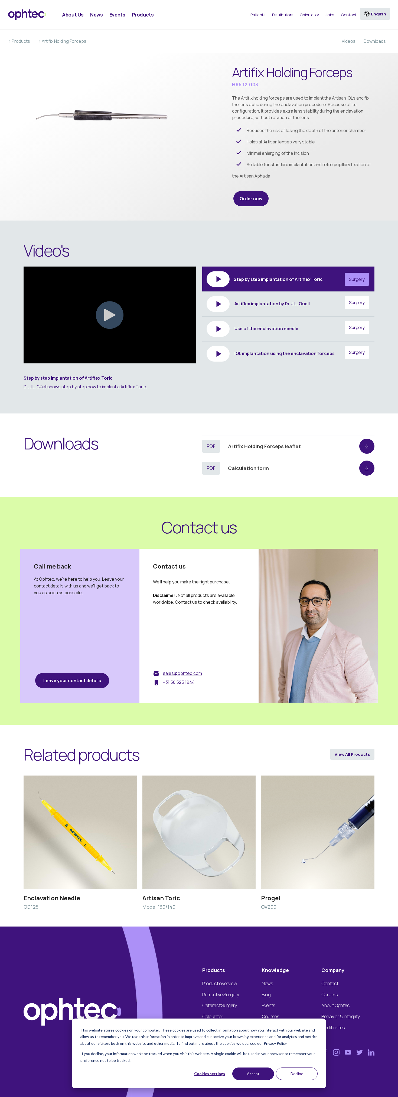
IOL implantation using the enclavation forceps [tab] (299, 352)
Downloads (375, 41)
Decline (297, 1073)
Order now (251, 199)
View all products (352, 754)
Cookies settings (209, 1073)
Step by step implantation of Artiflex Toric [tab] (299, 279)
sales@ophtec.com (182, 673)
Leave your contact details (72, 681)
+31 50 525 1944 (179, 682)
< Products (19, 41)
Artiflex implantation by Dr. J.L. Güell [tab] (299, 303)
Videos (348, 41)
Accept (253, 1073)
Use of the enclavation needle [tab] (299, 327)
